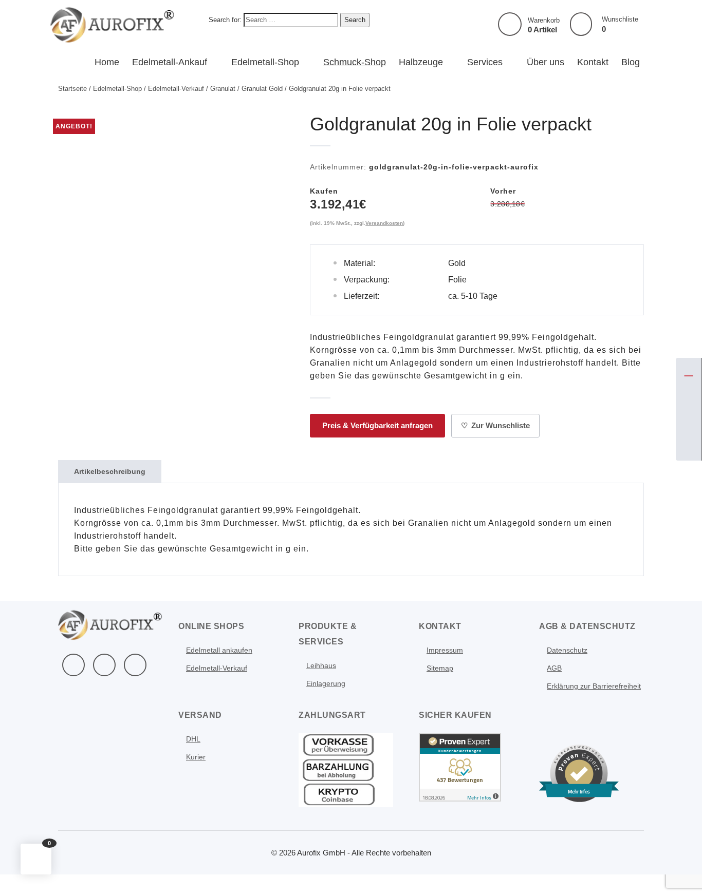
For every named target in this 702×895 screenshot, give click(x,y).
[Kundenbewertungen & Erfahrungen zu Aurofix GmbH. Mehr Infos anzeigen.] (460, 767)
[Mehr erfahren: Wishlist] (581, 24)
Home (107, 62)
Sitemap (440, 668)
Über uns (545, 62)
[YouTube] (104, 665)
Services (485, 62)
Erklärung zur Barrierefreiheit (594, 686)
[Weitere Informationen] (112, 24)
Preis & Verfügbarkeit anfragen (377, 425)
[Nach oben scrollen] (680, 873)
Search (354, 20)
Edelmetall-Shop (265, 62)
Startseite (72, 88)
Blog (630, 62)
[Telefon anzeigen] (688, 396)
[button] (36, 859)
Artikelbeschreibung (109, 471)
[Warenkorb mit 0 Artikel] (510, 24)
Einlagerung (325, 683)
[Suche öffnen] (688, 422)
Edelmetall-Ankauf (169, 62)
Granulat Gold (262, 88)
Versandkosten (384, 223)
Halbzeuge (421, 62)
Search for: (225, 20)
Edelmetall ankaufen (219, 650)
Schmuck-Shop (354, 62)
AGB (554, 668)
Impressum (445, 650)
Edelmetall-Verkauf (176, 88)
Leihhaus (321, 665)
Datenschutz (567, 650)
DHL (193, 739)
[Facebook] (73, 665)
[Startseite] (688, 371)
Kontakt (592, 62)
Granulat (222, 88)
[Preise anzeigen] (688, 448)
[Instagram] (135, 665)
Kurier (196, 757)
